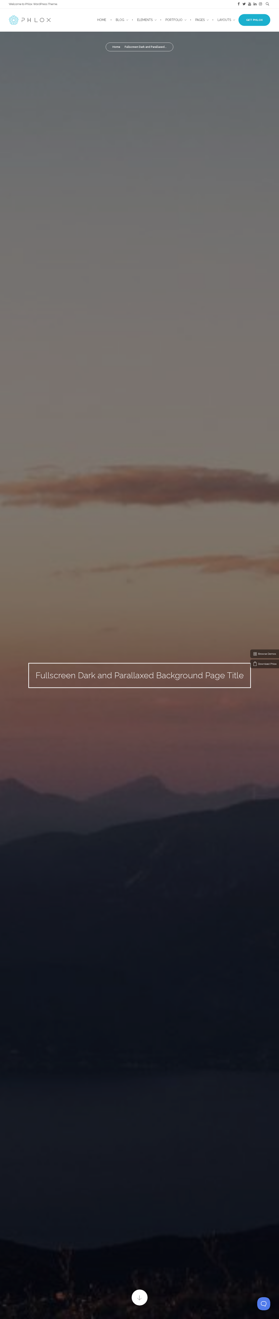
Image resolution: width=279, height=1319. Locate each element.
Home (116, 46)
